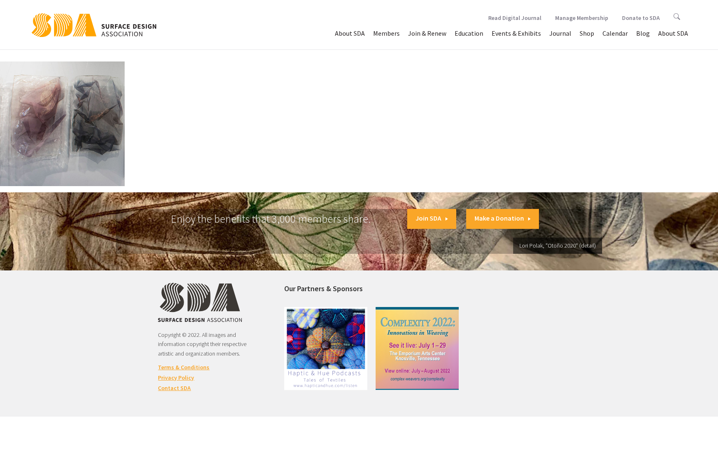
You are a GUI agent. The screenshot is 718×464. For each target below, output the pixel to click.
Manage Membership (581, 18)
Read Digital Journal (514, 18)
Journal (560, 33)
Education (469, 33)
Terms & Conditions (183, 367)
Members (386, 33)
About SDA (350, 33)
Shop (587, 33)
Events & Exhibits (516, 33)
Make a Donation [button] (499, 218)
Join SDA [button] (428, 218)
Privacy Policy (176, 377)
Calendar (615, 33)
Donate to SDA (641, 18)
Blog (643, 33)
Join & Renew (427, 33)
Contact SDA (174, 388)
